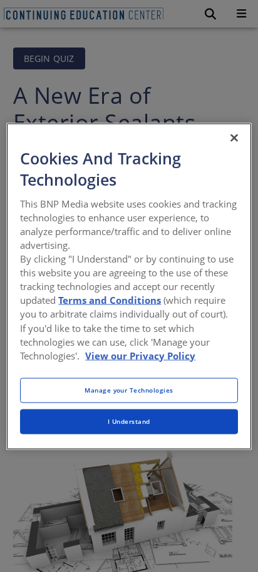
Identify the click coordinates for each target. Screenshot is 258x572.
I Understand (129, 420)
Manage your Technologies (129, 389)
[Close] (234, 137)
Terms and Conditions (109, 300)
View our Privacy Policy (140, 355)
